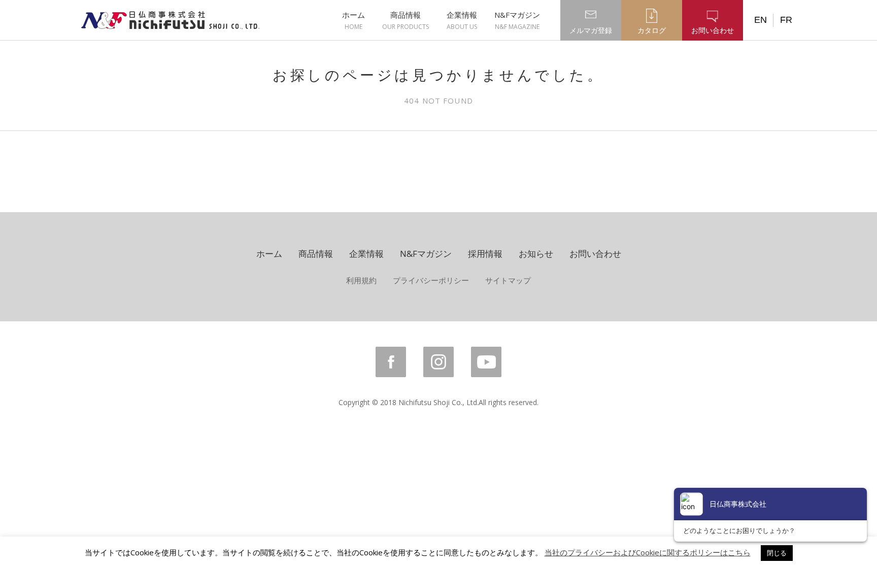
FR (786, 20)
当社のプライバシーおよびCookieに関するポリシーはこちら (648, 552)
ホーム (353, 20)
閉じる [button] (777, 552)
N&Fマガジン (517, 20)
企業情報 (462, 20)
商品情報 (405, 20)
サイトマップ (508, 280)
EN (760, 20)
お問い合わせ (595, 253)
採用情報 (485, 253)
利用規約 (361, 280)
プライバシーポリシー (431, 280)
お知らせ (536, 253)
